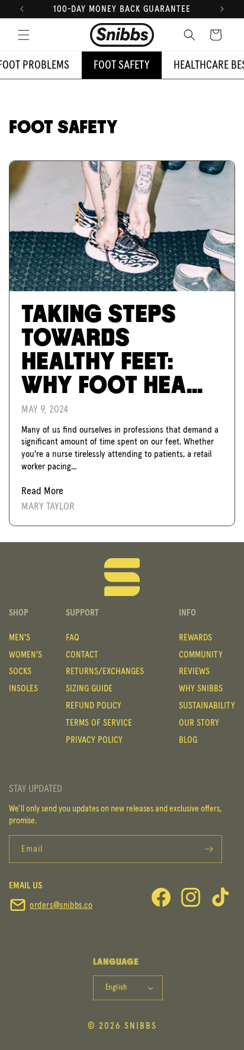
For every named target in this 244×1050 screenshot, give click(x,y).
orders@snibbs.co (61, 905)
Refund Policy (93, 705)
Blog (188, 740)
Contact (82, 654)
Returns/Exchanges (105, 671)
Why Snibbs (201, 688)
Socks (20, 671)
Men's (19, 637)
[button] (24, 35)
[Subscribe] (208, 849)
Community (201, 654)
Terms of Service (99, 722)
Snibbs (140, 1025)
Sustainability (207, 705)
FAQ (72, 637)
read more (42, 491)
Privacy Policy (94, 740)
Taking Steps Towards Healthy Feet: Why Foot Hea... (112, 350)
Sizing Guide (89, 688)
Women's (25, 654)
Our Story (199, 722)
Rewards (195, 637)
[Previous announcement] (22, 9)
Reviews (194, 671)
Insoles (23, 688)
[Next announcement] (222, 9)
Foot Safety (121, 65)
